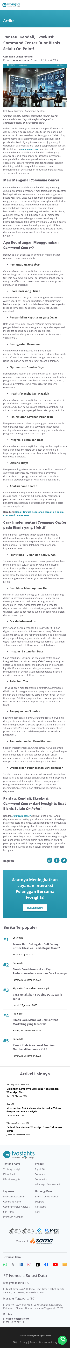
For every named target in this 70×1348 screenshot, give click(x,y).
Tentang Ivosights (12, 1169)
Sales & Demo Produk (46, 1196)
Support (39, 1201)
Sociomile (40, 1174)
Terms (33, 1342)
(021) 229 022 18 (15, 1322)
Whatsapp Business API (48, 1184)
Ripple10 (40, 1169)
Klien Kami (9, 1174)
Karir (37, 1211)
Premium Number (13, 1216)
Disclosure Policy (48, 1342)
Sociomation (41, 1179)
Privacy (23, 1342)
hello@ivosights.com (17, 1318)
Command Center (12, 1201)
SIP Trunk (8, 1211)
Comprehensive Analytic (16, 1206)
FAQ (15, 1342)
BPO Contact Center (14, 1196)
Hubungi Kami (35, 907)
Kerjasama (41, 1206)
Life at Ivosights (11, 1179)
